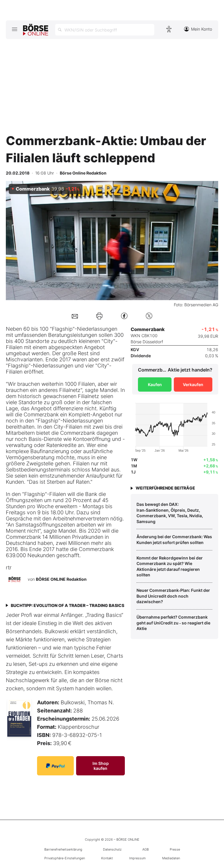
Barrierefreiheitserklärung (63, 849)
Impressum (137, 858)
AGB (145, 849)
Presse (175, 849)
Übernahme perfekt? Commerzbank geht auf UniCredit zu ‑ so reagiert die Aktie (173, 623)
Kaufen (155, 384)
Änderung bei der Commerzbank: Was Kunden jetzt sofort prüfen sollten (174, 539)
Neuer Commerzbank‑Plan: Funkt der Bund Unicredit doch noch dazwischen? (173, 596)
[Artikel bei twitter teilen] (149, 316)
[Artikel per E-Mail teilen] (74, 315)
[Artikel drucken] (99, 316)
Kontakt (107, 858)
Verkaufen (193, 384)
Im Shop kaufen (100, 766)
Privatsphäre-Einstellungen (64, 858)
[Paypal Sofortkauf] (55, 765)
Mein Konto (201, 29)
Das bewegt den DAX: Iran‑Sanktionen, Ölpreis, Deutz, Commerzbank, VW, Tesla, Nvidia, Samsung (169, 513)
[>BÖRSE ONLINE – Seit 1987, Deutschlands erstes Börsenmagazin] (35, 29)
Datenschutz (112, 849)
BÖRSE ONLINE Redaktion (61, 579)
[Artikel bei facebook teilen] (124, 316)
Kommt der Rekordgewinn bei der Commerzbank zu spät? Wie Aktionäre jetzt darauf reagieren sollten (169, 566)
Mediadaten (171, 858)
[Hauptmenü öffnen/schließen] (14, 29)
